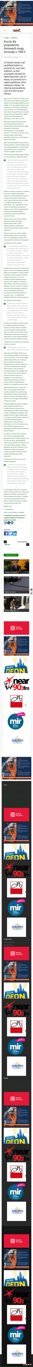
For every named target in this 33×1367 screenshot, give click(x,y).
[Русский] (31, 1364)
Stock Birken (13, 512)
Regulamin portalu (8, 945)
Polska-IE (16, 57)
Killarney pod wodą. (10, 610)
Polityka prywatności (9, 942)
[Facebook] (5, 522)
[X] (8, 522)
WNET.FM (15, 560)
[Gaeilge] (26, 1364)
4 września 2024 (8, 57)
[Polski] (28, 1364)
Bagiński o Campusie (10, 572)
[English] (24, 1364)
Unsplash (21, 512)
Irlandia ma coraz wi (10, 592)
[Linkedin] (12, 522)
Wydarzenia (14, 37)
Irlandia (6, 37)
